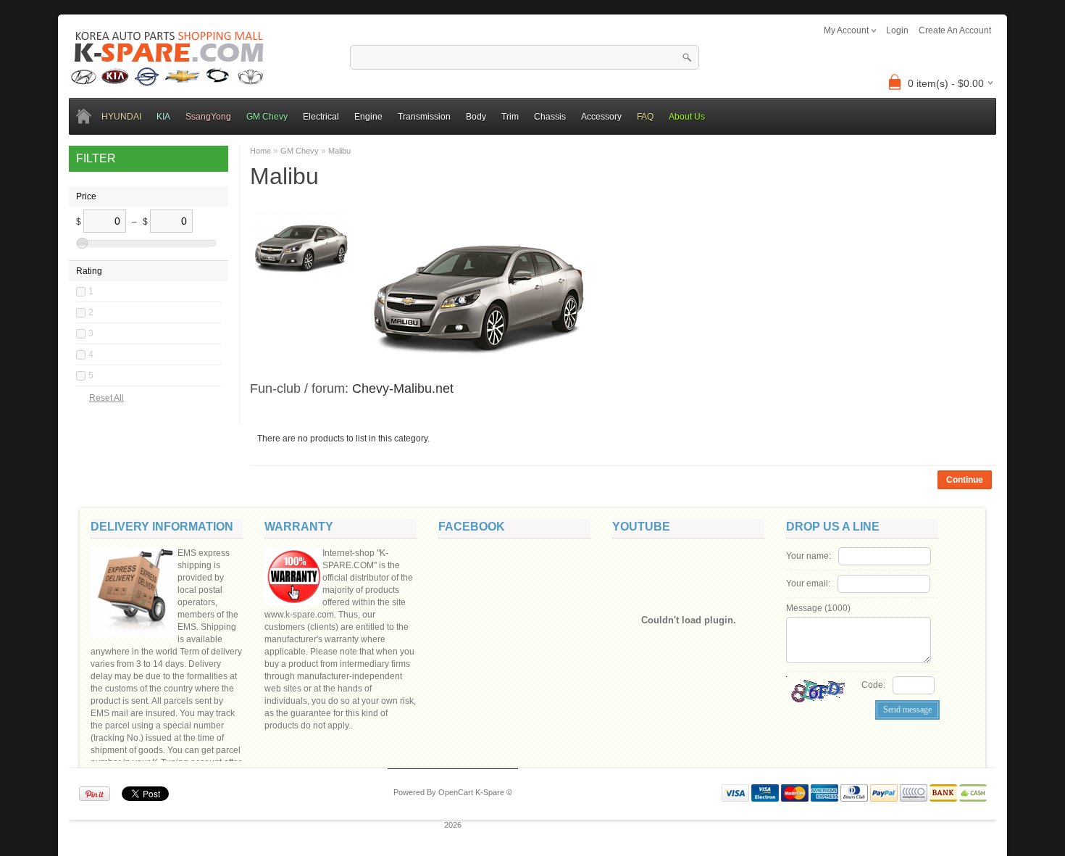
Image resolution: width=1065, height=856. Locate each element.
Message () (818, 608)
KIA (163, 117)
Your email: (808, 583)
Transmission (424, 117)
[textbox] (524, 57)
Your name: (808, 556)
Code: (873, 685)
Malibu (339, 150)
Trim (510, 117)
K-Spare (489, 792)
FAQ (645, 117)
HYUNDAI (121, 117)
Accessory (601, 117)
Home (260, 150)
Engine (368, 117)
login (897, 30)
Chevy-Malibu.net (403, 388)
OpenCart (455, 792)
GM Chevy (267, 117)
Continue (964, 480)
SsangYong (208, 117)
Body (476, 117)
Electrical (321, 117)
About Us (687, 117)
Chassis (550, 117)
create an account (955, 30)
